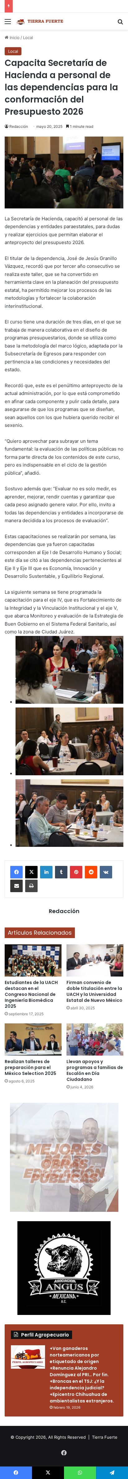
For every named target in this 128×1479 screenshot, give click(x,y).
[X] (31, 872)
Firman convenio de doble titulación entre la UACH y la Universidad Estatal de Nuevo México (94, 991)
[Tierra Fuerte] (40, 21)
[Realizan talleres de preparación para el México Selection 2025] (33, 1039)
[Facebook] (16, 872)
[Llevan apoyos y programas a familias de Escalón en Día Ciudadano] (94, 1039)
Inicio (14, 37)
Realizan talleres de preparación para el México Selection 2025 (30, 1067)
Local (28, 37)
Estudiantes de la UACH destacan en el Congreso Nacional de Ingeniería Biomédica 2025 (31, 994)
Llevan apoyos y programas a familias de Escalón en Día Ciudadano (94, 1070)
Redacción (18, 126)
